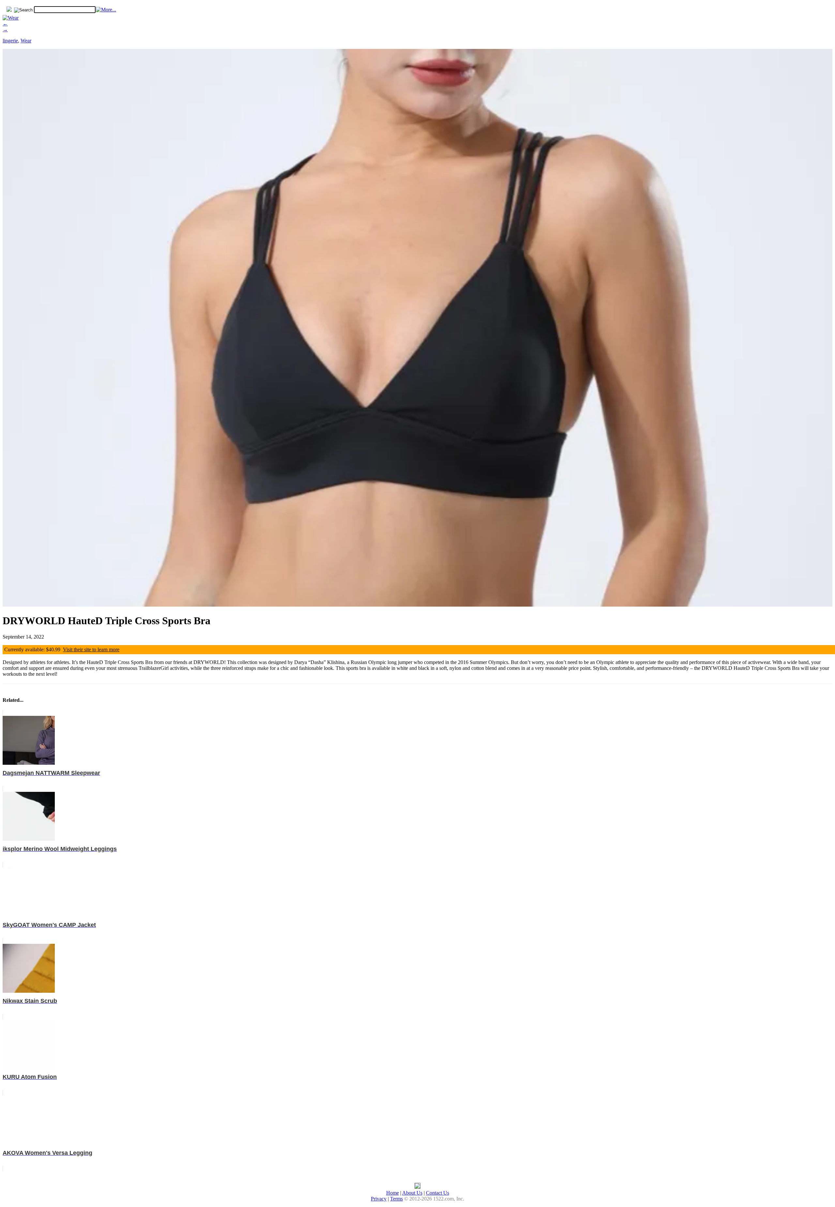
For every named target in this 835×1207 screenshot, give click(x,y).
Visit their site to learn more (91, 649)
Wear (26, 40)
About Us (412, 1193)
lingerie (10, 40)
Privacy (379, 1198)
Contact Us (437, 1193)
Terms (396, 1198)
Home (392, 1193)
